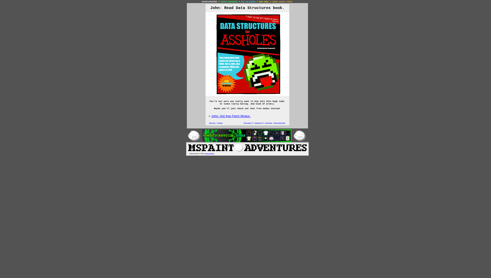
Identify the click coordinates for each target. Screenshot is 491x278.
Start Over (212, 123)
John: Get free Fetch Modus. (231, 116)
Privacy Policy (209, 153)
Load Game (268, 123)
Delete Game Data (279, 123)
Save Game (247, 123)
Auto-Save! (258, 123)
